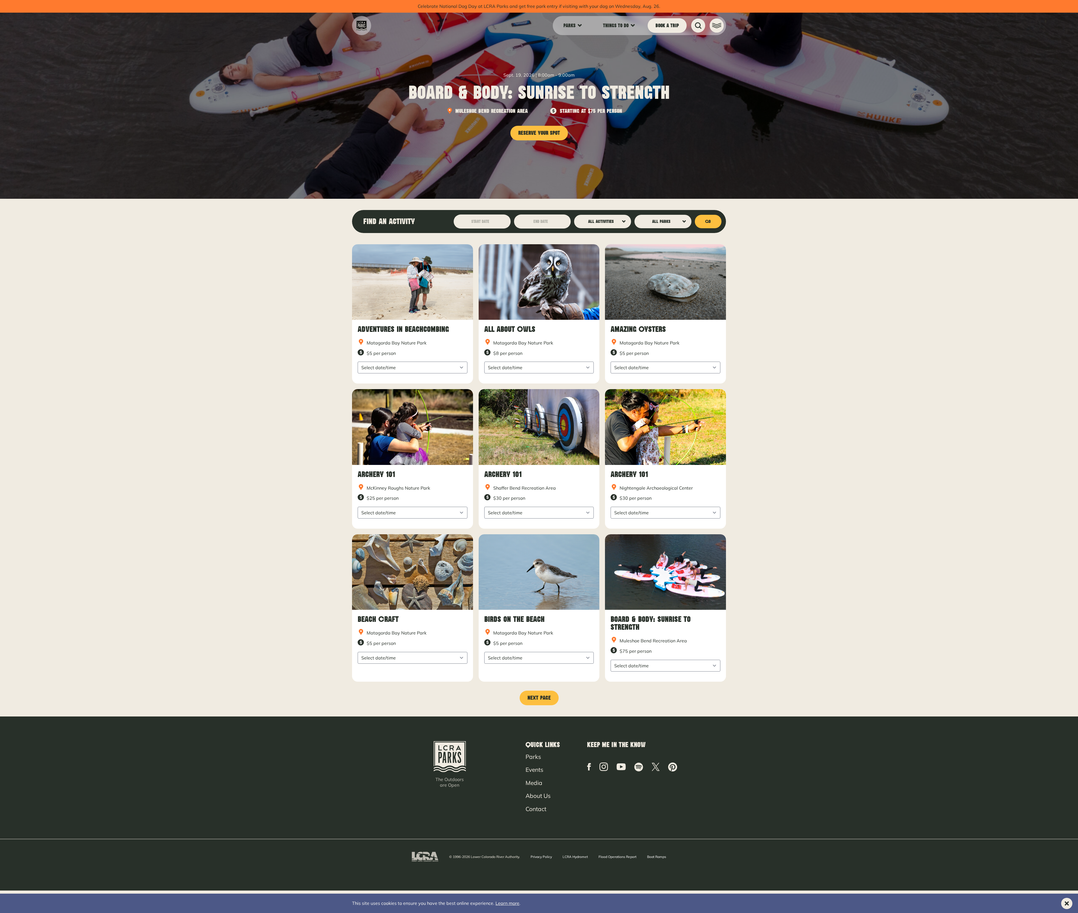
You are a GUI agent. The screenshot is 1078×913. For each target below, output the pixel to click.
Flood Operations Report (617, 857)
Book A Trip (667, 25)
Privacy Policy (541, 857)
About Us (538, 795)
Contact (536, 808)
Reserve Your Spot (539, 132)
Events (534, 769)
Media (534, 782)
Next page (539, 697)
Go (708, 221)
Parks (533, 756)
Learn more (507, 903)
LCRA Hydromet (575, 857)
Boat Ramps (656, 857)
